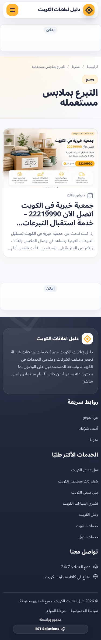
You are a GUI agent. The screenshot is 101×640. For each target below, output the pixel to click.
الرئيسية (92, 66)
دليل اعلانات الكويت (59, 10)
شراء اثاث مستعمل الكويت (78, 481)
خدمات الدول (88, 537)
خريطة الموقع (56, 611)
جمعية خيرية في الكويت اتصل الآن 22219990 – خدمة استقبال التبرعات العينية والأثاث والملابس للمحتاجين (56, 214)
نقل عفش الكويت (84, 470)
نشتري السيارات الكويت (80, 503)
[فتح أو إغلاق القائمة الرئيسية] (12, 10)
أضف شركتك (88, 429)
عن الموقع (90, 417)
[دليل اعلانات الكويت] (89, 10)
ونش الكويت (88, 514)
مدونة (76, 66)
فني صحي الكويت (84, 492)
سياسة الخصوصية (84, 611)
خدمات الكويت (87, 526)
